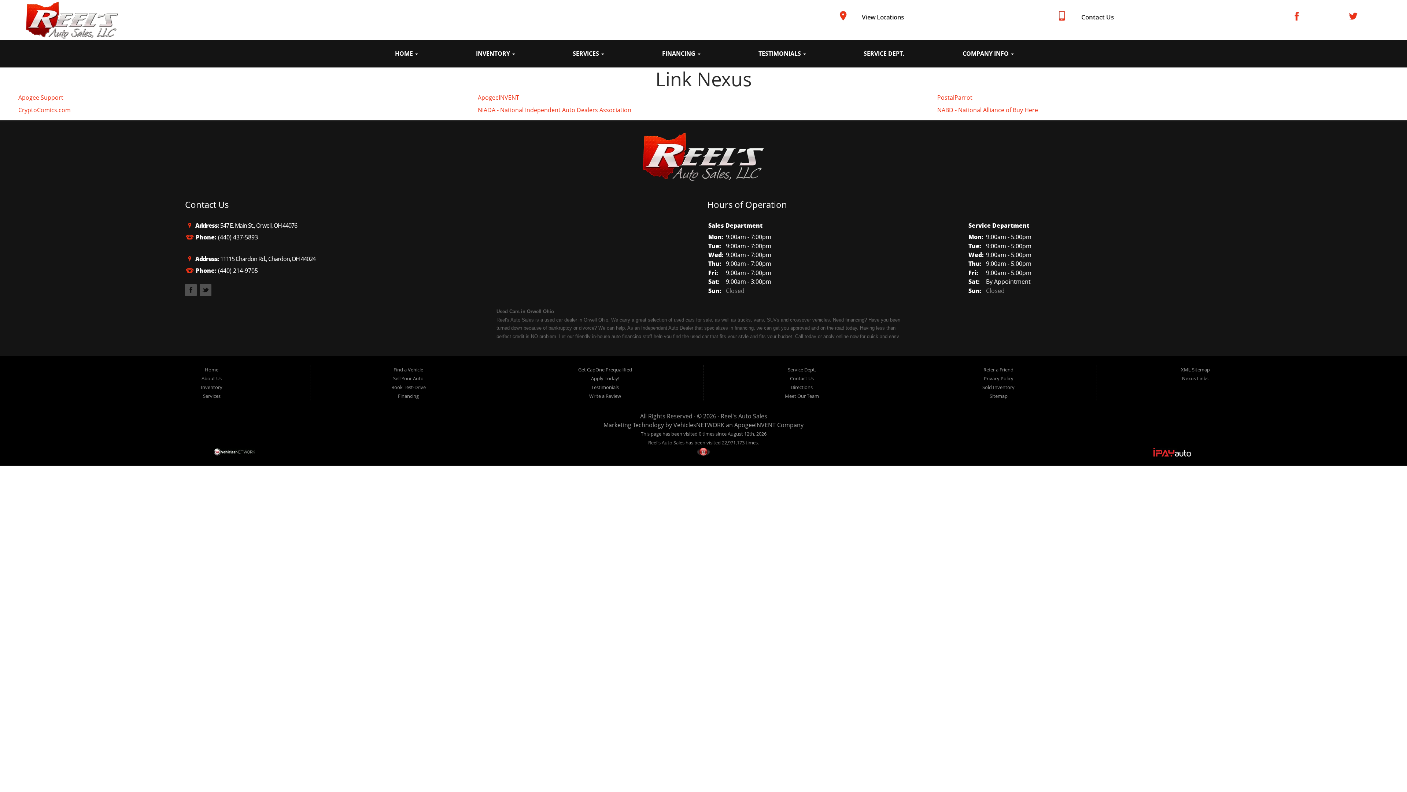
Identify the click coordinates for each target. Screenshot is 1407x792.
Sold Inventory (998, 387)
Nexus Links (1195, 378)
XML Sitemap (1195, 369)
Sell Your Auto (408, 378)
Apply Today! (605, 378)
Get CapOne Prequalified (605, 369)
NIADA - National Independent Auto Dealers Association (554, 110)
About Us (212, 378)
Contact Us (1097, 17)
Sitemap (999, 396)
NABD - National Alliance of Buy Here (987, 110)
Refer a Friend (998, 369)
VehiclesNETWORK (698, 425)
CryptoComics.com (44, 110)
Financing (679, 54)
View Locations (883, 17)
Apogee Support (40, 98)
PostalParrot (954, 98)
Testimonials (780, 54)
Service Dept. (884, 54)
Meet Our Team (802, 396)
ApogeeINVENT (498, 98)
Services (587, 54)
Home (404, 54)
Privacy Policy (998, 378)
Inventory (494, 54)
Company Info (986, 54)
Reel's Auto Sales (744, 416)
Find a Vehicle (408, 369)
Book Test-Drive (408, 387)
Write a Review (605, 396)
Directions (802, 387)
